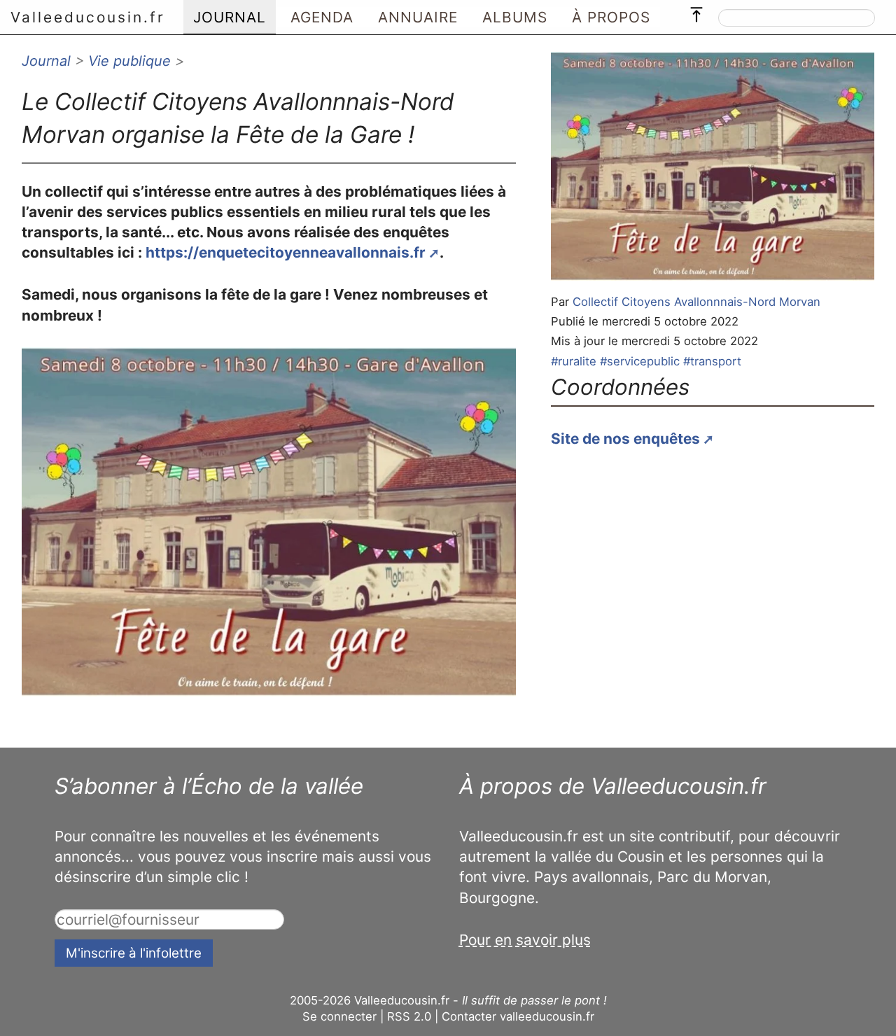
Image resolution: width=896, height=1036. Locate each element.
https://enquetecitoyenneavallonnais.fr (286, 252)
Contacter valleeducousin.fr (518, 1016)
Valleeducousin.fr (87, 17)
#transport (712, 361)
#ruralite (573, 361)
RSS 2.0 (409, 1016)
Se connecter (339, 1016)
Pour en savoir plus (525, 939)
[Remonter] (696, 11)
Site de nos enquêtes (625, 438)
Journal (46, 60)
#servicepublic (640, 361)
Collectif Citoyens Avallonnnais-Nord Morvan (696, 302)
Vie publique (129, 60)
